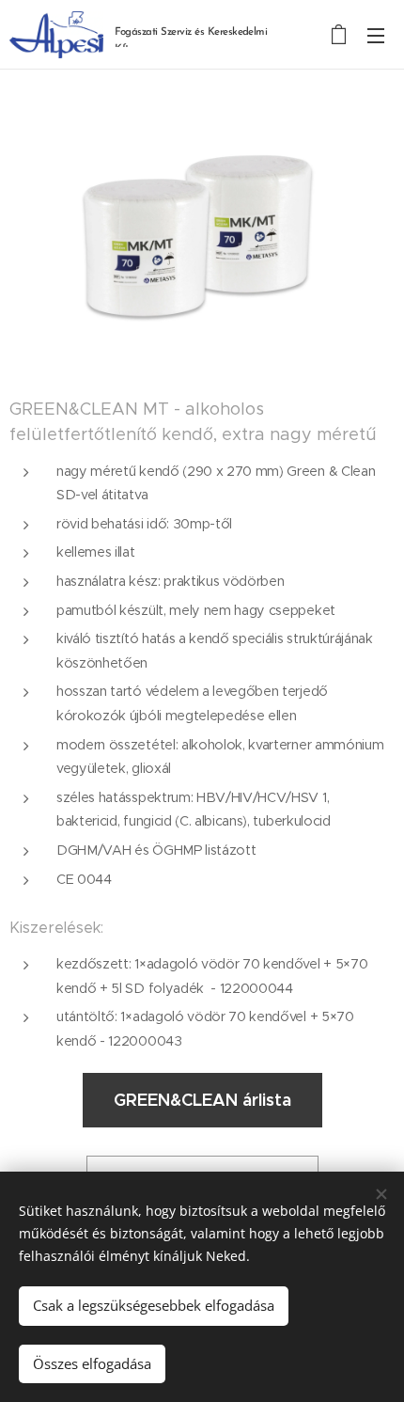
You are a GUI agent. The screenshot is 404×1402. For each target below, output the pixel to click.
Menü (376, 35)
